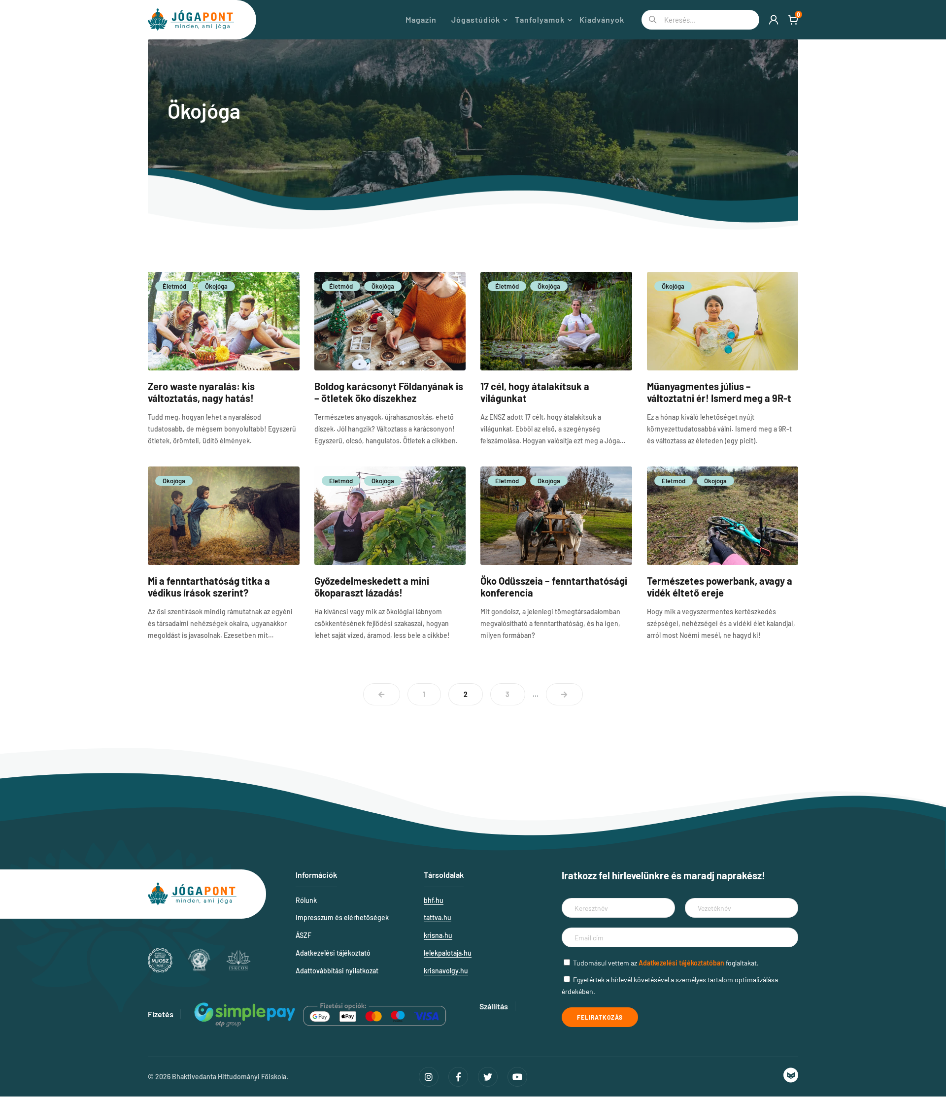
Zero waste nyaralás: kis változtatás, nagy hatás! (201, 392)
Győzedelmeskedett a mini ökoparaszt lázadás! (371, 586)
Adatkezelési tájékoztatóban (681, 963)
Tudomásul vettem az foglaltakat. (666, 963)
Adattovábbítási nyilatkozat (337, 970)
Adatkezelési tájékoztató (333, 953)
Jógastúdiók (475, 19)
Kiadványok (601, 19)
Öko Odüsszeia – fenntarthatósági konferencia (553, 586)
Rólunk (306, 900)
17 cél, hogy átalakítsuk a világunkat (534, 392)
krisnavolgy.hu (446, 970)
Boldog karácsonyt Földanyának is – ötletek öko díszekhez (388, 392)
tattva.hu (437, 917)
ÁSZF (303, 935)
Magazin (421, 19)
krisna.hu (438, 935)
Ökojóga (216, 286)
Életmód (174, 286)
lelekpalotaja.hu (448, 953)
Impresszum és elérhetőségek (342, 917)
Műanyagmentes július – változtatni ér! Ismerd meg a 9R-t (719, 392)
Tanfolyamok (540, 19)
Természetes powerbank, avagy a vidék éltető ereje (719, 586)
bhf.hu (433, 900)
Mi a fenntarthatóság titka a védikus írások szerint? (209, 586)
